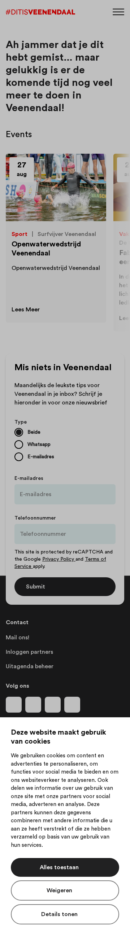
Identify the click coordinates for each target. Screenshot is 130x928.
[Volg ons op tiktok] (72, 705)
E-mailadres (28, 478)
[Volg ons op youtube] (53, 705)
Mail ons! (17, 637)
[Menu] (118, 11)
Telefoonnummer (35, 518)
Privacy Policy (58, 559)
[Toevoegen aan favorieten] (92, 167)
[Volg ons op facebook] (14, 705)
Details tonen (59, 914)
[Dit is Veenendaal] (40, 12)
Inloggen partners (29, 652)
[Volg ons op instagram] (33, 705)
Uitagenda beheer (29, 666)
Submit (35, 587)
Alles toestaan (59, 867)
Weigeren (59, 890)
